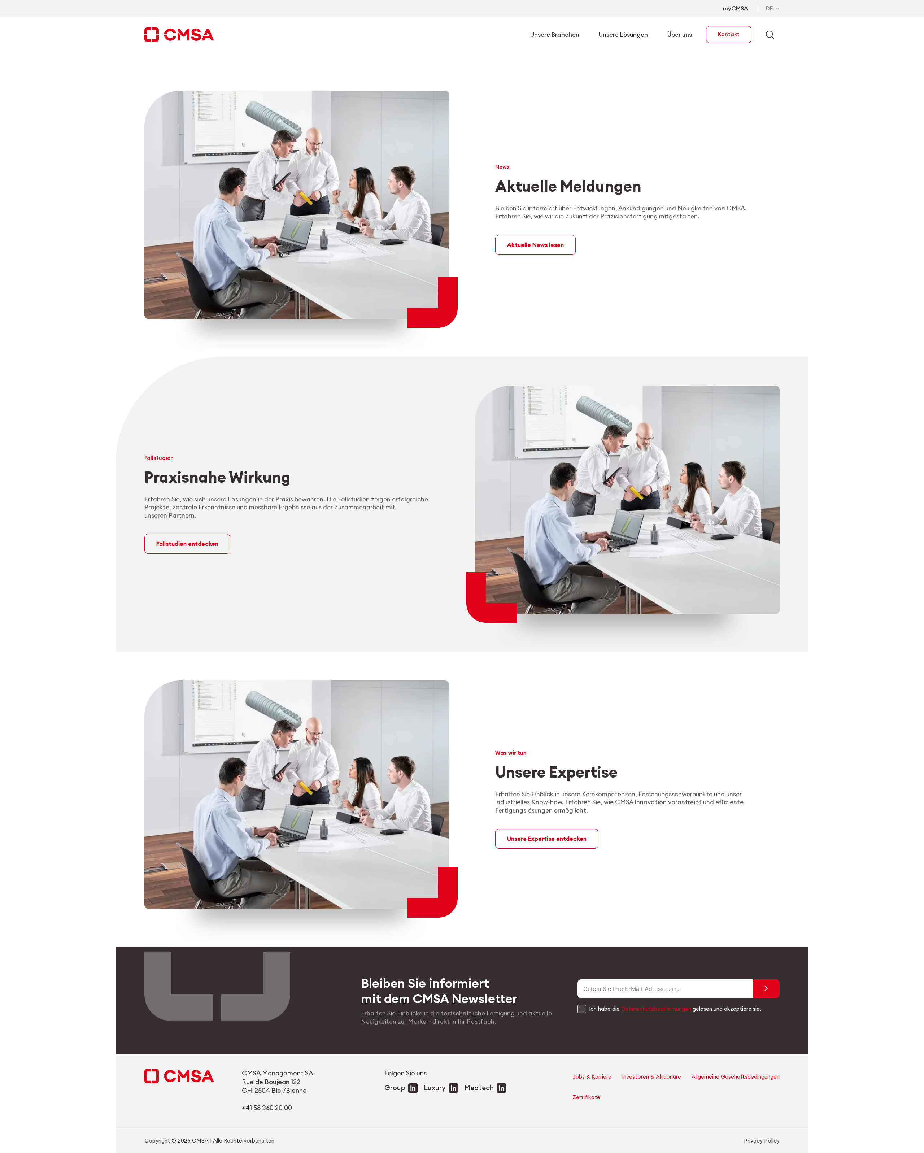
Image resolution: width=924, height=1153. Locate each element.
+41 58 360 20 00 (267, 1108)
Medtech (479, 1087)
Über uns (679, 34)
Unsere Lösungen (623, 34)
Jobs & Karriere (591, 1076)
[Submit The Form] (766, 988)
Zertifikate (586, 1097)
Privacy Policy (762, 1140)
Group (394, 1087)
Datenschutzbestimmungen (656, 1008)
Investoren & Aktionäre (651, 1076)
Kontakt (729, 34)
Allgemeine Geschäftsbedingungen (736, 1076)
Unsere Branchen (554, 34)
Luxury (435, 1087)
